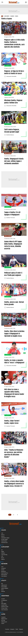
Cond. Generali (4, 609)
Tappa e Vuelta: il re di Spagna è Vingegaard (12, 213)
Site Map (3, 620)
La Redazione (4, 600)
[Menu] (2, 2)
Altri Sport (6, 16)
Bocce (2, 557)
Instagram (12, 629)
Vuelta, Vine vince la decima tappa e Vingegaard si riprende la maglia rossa (14, 333)
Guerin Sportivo (4, 573)
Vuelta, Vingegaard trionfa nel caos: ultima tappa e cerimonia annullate (13, 161)
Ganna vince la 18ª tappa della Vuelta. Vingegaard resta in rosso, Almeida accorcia (13, 245)
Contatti (3, 598)
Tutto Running (4, 554)
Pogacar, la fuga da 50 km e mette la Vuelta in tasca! (14, 72)
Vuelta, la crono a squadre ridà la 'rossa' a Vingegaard (14, 361)
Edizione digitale (4, 588)
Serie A (2, 534)
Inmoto (2, 569)
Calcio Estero (4, 541)
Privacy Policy (4, 608)
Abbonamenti (4, 585)
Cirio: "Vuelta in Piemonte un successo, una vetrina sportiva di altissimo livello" (13, 453)
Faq (2, 601)
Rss (2, 583)
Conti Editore (4, 576)
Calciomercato (4, 542)
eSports (3, 559)
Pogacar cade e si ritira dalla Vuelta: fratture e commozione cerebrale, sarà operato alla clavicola (14, 43)
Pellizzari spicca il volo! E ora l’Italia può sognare (13, 274)
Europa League (4, 539)
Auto (2, 566)
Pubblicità (3, 617)
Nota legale (3, 603)
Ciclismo (12, 16)
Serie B (2, 536)
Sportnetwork (4, 574)
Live (2, 533)
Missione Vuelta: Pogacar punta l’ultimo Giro (13, 101)
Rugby (2, 551)
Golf (2, 556)
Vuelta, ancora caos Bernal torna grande (14, 303)
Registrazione (4, 618)
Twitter (16, 629)
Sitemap (3, 591)
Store (2, 589)
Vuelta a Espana (8, 34)
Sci (2, 549)
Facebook (7, 629)
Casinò (2, 623)
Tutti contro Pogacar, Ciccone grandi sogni (11, 130)
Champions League (5, 537)
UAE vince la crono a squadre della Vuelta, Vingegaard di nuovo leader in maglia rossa (14, 393)
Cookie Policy (4, 605)
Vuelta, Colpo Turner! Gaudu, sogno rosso (12, 422)
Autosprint (3, 568)
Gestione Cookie (4, 606)
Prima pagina (4, 586)
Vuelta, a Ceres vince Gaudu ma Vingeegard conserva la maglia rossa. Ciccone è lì (14, 483)
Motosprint (3, 571)
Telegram (21, 629)
